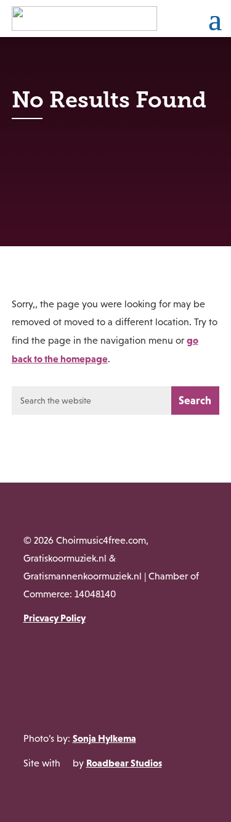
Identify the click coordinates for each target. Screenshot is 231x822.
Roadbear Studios (124, 762)
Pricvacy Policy (54, 617)
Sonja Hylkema (104, 738)
